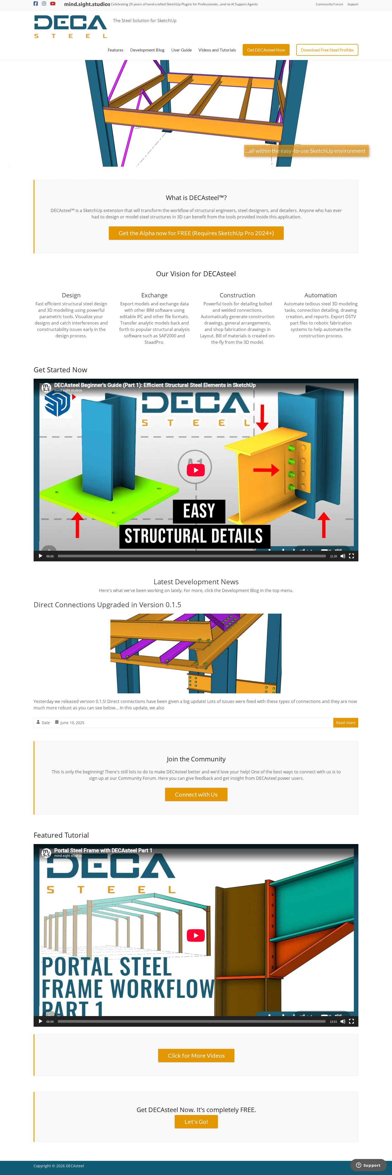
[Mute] (343, 556)
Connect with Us (196, 794)
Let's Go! (196, 1121)
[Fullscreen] (351, 556)
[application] (196, 470)
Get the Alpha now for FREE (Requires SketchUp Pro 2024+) (196, 233)
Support (352, 4)
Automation (321, 295)
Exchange (154, 295)
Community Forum (329, 4)
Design (71, 295)
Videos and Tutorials (217, 49)
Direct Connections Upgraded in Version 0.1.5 (107, 604)
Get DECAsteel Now (266, 49)
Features (115, 49)
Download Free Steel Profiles (327, 49)
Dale (46, 722)
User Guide (181, 49)
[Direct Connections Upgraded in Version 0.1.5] (196, 617)
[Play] (40, 556)
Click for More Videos (196, 1055)
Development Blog (147, 49)
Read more (345, 722)
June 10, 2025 (72, 722)
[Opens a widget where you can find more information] (368, 1165)
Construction (237, 295)
